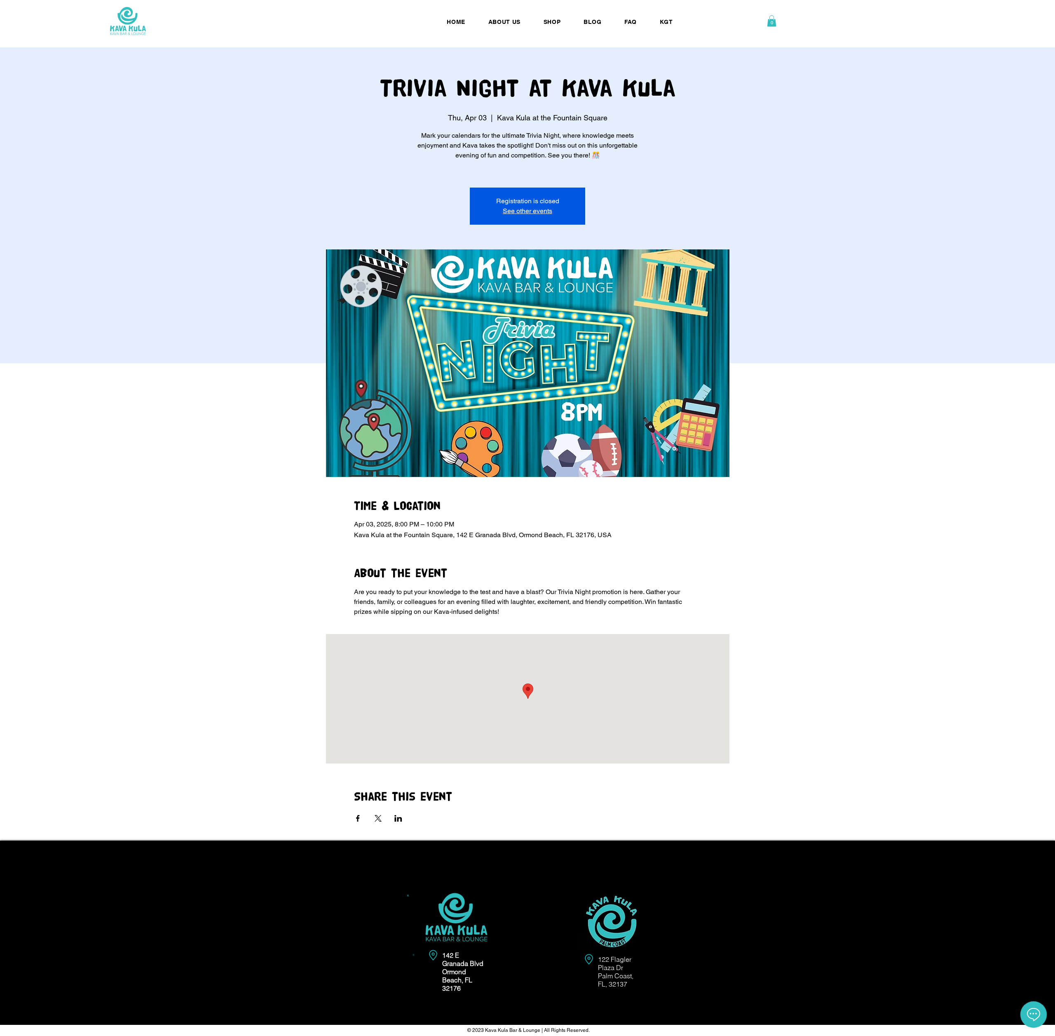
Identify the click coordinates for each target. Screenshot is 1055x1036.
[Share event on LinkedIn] (398, 818)
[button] (771, 20)
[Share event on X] (378, 818)
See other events (527, 211)
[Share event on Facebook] (358, 818)
